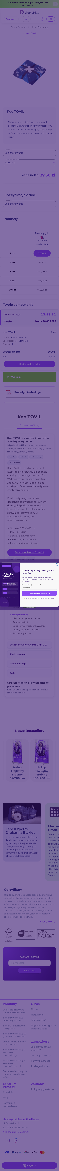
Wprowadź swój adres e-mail (31, 585)
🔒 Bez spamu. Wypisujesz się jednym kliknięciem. (39, 598)
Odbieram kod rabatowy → (39, 593)
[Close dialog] (57, 564)
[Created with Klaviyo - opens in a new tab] (29, 608)
